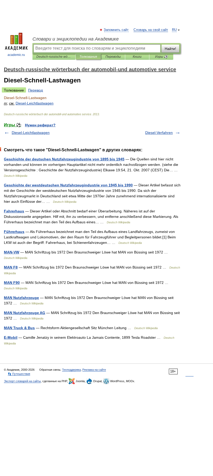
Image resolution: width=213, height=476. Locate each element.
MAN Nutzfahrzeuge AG (24, 313)
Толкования (88, 56)
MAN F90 (12, 283)
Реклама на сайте (94, 369)
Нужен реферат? (40, 125)
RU (174, 30)
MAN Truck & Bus (19, 328)
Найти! (170, 49)
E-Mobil (10, 337)
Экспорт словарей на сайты (22, 381)
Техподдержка (71, 369)
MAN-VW (11, 252)
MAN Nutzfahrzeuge (21, 298)
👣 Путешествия (19, 373)
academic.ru (16, 55)
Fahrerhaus (14, 211)
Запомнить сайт (116, 30)
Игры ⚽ (161, 56)
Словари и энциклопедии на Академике (75, 39)
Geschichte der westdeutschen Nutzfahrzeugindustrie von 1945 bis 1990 (68, 185)
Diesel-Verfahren (159, 133)
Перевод (35, 90)
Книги (137, 56)
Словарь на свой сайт (151, 30)
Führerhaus (14, 232)
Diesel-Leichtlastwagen (31, 133)
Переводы (113, 56)
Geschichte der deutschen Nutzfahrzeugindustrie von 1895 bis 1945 (64, 159)
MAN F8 (11, 267)
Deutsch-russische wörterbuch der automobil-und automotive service (53, 56)
